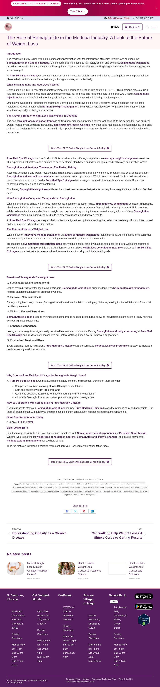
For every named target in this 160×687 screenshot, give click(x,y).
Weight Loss (81, 479)
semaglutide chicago (20, 491)
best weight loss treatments (30, 484)
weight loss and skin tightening (135, 491)
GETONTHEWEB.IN (14, 683)
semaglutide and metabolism (117, 487)
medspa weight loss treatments (25, 487)
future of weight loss (74, 484)
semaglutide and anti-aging (93, 487)
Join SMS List (16, 18)
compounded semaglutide (54, 484)
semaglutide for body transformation (45, 491)
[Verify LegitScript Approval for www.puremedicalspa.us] (144, 619)
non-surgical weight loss (48, 487)
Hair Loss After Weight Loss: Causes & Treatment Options (89, 569)
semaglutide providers (112, 491)
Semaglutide (71, 479)
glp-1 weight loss (91, 484)
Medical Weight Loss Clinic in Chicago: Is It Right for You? (37, 569)
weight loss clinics (70, 495)
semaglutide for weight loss (72, 491)
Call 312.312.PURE (144, 18)
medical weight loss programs (133, 484)
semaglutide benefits (139, 487)
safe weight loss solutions (70, 487)
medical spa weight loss (110, 484)
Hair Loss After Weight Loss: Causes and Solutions (137, 569)
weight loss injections (88, 495)
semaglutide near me (93, 491)
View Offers (77, 11)
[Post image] (15, 568)
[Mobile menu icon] (154, 27)
